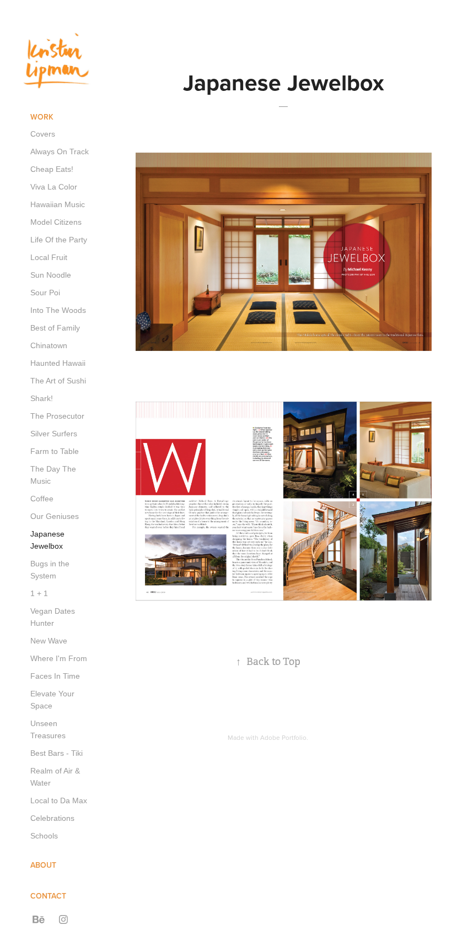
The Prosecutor (57, 416)
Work (41, 116)
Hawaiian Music (57, 204)
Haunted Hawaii (57, 363)
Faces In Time (55, 676)
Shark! (41, 398)
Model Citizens (56, 222)
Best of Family (55, 327)
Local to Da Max (58, 800)
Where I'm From (58, 658)
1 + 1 (39, 593)
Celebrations (52, 818)
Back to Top (268, 662)
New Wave (48, 640)
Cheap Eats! (51, 169)
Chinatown (48, 345)
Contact (48, 895)
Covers (42, 133)
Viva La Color (53, 186)
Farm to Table (54, 451)
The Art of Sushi (58, 380)
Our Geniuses (54, 516)
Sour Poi (45, 292)
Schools (44, 835)
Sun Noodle (50, 274)
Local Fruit (48, 257)
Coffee (41, 498)
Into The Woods (58, 310)
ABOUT (43, 864)
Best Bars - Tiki (56, 753)
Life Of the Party (58, 239)
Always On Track (59, 151)
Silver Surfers (53, 433)
